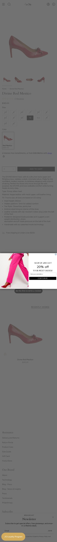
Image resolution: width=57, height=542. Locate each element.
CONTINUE (43, 278)
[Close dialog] (55, 254)
